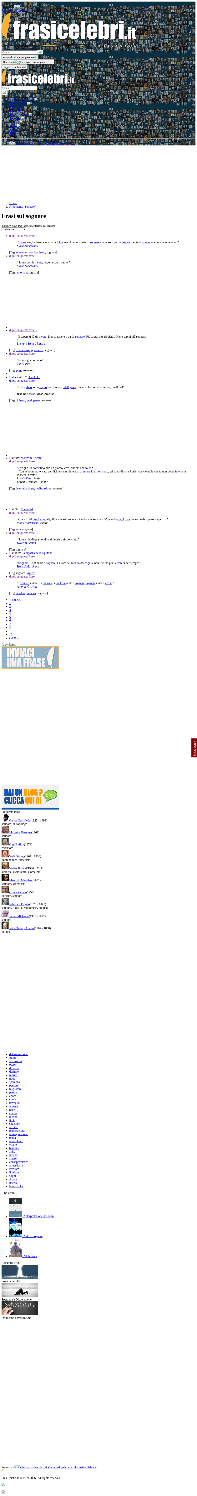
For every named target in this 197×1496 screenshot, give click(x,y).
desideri (24, 583)
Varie (13, 126)
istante (126, 242)
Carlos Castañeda (19, 820)
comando (102, 471)
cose (127, 519)
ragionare (21, 272)
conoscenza (23, 350)
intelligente (69, 387)
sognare (94, 242)
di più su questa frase (23, 235)
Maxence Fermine (20, 832)
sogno (43, 387)
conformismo (37, 252)
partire (13, 1092)
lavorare (14, 1169)
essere (86, 471)
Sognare (23, 563)
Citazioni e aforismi (22, 100)
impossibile (16, 1186)
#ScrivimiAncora (31, 458)
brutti (36, 519)
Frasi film (16, 107)
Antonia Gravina (27, 586)
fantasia (47, 583)
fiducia (13, 1179)
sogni (43, 519)
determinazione (25, 488)
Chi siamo (26, 1467)
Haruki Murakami (28, 566)
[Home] (38, 84)
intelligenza (33, 400)
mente (38, 262)
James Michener (19, 916)
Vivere (22, 242)
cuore (12, 1099)
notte (12, 1078)
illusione (14, 1172)
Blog (13, 133)
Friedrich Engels (19, 904)
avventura (22, 252)
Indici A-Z (16, 129)
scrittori (13, 1127)
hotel (36, 468)
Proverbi (15, 118)
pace (12, 1109)
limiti (12, 1120)
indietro (15, 599)
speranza (14, 1082)
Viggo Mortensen (27, 522)
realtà (12, 1137)
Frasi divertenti (19, 114)
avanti (14, 638)
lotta (18, 529)
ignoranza (37, 350)
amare (13, 1158)
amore (13, 1113)
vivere (146, 242)
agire (19, 370)
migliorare (15, 1089)
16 (10, 634)
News (36, 1467)
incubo (13, 1155)
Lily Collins (24, 478)
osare (12, 1064)
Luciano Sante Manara (31, 343)
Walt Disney (16, 856)
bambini (14, 1148)
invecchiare (16, 1141)
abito (29, 387)
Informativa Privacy (85, 1467)
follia (60, 242)
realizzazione (43, 488)
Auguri (14, 122)
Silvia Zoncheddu (27, 245)
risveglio (14, 1102)
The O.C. (34, 377)
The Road (27, 509)
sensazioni (15, 1061)
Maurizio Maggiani (21, 880)
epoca (12, 1096)
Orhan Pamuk (17, 892)
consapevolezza (18, 1162)
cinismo (20, 400)
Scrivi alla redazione (52, 1467)
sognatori (14, 1123)
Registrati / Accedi (13, 10)
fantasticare (16, 1165)
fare (177, 471)
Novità (68, 1467)
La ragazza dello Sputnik (37, 553)
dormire (14, 1071)
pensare (13, 1085)
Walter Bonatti (18, 868)
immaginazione (18, 1134)
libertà (13, 1182)
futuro (13, 1057)
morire (13, 1075)
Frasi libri (16, 110)
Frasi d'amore (18, 103)
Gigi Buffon (16, 844)
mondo (75, 563)
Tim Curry (23, 363)
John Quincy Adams (21, 928)
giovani (13, 1116)
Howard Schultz (26, 543)
